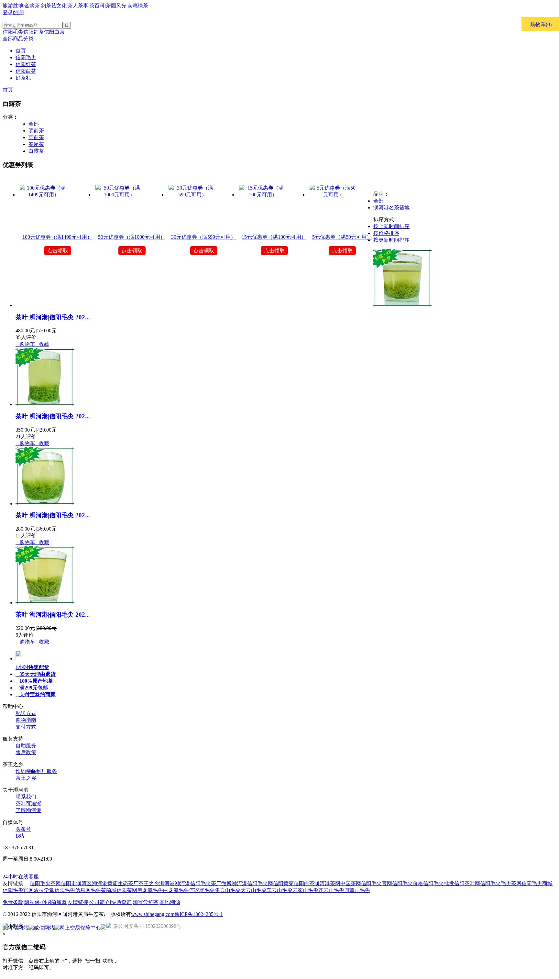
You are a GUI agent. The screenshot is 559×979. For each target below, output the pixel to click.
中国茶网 (350, 883)
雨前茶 (36, 137)
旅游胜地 (13, 5)
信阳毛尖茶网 (45, 883)
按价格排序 (386, 233)
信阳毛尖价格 (407, 883)
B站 (20, 836)
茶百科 (97, 5)
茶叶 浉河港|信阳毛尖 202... (53, 317)
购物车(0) (541, 24)
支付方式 (26, 727)
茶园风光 (116, 5)
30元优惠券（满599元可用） (203, 237)
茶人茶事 (78, 5)
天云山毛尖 (254, 890)
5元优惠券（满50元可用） (342, 237)
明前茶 (36, 130)
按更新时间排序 (391, 240)
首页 (8, 90)
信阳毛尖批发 (438, 883)
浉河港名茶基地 (391, 207)
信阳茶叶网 (467, 883)
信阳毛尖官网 (376, 883)
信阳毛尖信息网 (72, 890)
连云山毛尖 (331, 890)
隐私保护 (34, 902)
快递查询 (121, 902)
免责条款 (13, 902)
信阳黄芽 (283, 883)
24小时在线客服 (21, 876)
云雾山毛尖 (305, 890)
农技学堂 (44, 890)
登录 (8, 12)
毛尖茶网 (511, 883)
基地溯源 (169, 902)
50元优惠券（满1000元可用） (131, 237)
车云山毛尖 (279, 890)
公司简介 (99, 902)
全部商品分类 (18, 38)
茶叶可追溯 (28, 803)
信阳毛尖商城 (537, 883)
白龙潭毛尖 (176, 890)
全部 (33, 123)
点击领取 (57, 250)
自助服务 (26, 745)
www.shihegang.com (152, 914)
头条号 (23, 829)
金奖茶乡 (34, 5)
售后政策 (26, 752)
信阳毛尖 (13, 32)
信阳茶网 (126, 890)
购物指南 (26, 720)
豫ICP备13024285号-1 (198, 914)
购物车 (25, 344)
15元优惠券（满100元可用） (274, 237)
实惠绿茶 (137, 5)
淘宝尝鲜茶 (146, 902)
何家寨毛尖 (202, 890)
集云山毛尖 (228, 890)
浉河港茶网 (327, 883)
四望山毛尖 (357, 890)
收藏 (42, 344)
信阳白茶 (54, 32)
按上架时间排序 (391, 226)
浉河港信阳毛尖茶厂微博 (203, 883)
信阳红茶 (33, 32)
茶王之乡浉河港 (156, 883)
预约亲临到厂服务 (36, 771)
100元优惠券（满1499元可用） (57, 237)
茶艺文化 (56, 5)
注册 (19, 12)
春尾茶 (36, 144)
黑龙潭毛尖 (150, 890)
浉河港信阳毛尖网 (252, 883)
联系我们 (26, 796)
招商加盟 (56, 902)
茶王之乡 (26, 778)
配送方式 (26, 713)
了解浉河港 (28, 810)
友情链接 (78, 902)
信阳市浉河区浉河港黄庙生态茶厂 (99, 883)
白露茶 (36, 151)
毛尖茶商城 (103, 890)
